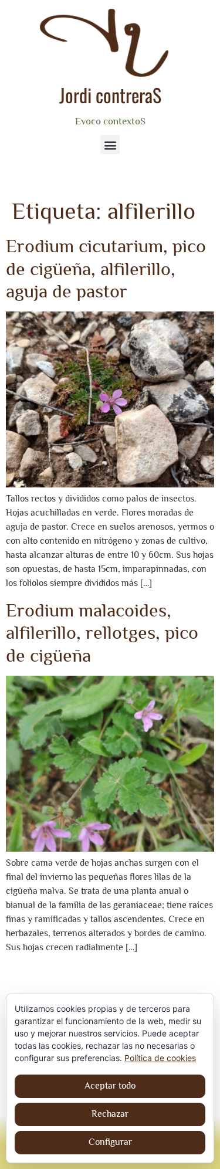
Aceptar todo (110, 1085)
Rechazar (110, 1114)
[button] (110, 144)
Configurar (110, 1142)
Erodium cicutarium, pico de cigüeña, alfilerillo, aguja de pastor (106, 268)
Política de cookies (160, 1058)
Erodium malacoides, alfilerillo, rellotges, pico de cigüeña (102, 632)
